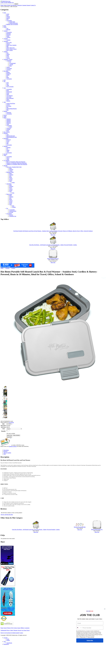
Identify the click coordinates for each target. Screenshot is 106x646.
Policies (9, 628)
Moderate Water (10, 172)
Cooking (8, 40)
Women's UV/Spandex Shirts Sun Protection (16, 163)
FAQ (4, 454)
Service (19, 630)
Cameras (5, 30)
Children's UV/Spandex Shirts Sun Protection (16, 164)
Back (7, 15)
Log (7, 28)
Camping (5, 38)
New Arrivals (6, 132)
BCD (4, 12)
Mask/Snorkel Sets (10, 135)
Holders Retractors (13, 23)
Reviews (5, 451)
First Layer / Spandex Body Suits (13, 167)
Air (10, 62)
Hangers (8, 100)
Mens (10, 168)
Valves (7, 157)
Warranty (15, 630)
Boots (10, 177)
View (4, 641)
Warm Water (9, 194)
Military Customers (25, 628)
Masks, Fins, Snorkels (11, 45)
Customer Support (26, 5)
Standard (8, 147)
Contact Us (33, 5)
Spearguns (8, 112)
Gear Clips (8, 97)
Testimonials (3, 630)
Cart (13, 2)
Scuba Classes (17, 628)
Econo (7, 141)
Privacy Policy (83, 637)
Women (8, 16)
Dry (7, 76)
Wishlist (9, 2)
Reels (7, 90)
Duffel (7, 75)
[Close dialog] (104, 609)
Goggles (8, 129)
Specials (5, 154)
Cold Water (9, 183)
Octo (7, 142)
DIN (7, 143)
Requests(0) (6, 644)
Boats (4, 25)
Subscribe (90, 640)
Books (4, 27)
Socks (10, 203)
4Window (8, 122)
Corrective (8, 128)
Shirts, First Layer (10, 47)
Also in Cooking (7, 452)
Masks (4, 117)
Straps (10, 126)
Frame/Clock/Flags (10, 103)
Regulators (5, 138)
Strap (7, 82)
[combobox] (79, 628)
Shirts (7, 55)
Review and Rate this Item (7, 514)
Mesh (7, 77)
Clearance (5, 41)
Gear (4, 87)
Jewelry (8, 104)
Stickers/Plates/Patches (11, 108)
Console (11, 64)
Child (7, 85)
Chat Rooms (9, 642)
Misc (7, 46)
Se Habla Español (15, 632)
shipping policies (13, 446)
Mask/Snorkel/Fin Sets (11, 137)
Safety (7, 99)
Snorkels (5, 146)
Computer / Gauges (7, 59)
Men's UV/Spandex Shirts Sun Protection (15, 161)
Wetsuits (5, 165)
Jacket (7, 14)
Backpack (8, 73)
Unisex (10, 170)
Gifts (4, 102)
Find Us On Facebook (6, 632)
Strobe (7, 36)
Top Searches (13, 5)
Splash (7, 150)
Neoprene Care (12, 216)
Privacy (8, 630)
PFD (7, 19)
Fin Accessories (9, 86)
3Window (8, 121)
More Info (53, 234)
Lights (4, 116)
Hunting (5, 111)
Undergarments (12, 211)
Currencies (19, 5)
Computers (8, 60)
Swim (7, 56)
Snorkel (8, 18)
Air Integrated (12, 63)
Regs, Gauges (9, 50)
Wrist (10, 65)
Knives (5, 115)
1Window (8, 119)
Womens (11, 169)
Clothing (5, 51)
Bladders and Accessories (12, 24)
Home (2, 5)
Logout (8, 640)
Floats (7, 93)
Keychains (8, 106)
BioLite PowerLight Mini (80, 527)
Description (6, 450)
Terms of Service (91, 637)
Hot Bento (11, 422)
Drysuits (11, 212)
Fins (4, 81)
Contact (21, 632)
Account (5, 2)
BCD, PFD (9, 42)
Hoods (10, 180)
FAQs (12, 628)
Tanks (4, 155)
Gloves (10, 178)
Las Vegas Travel (25, 630)
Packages (8, 34)
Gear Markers (9, 95)
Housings (8, 33)
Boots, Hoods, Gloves (11, 49)
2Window (8, 120)
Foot (7, 84)
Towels (8, 58)
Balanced (8, 139)
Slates (7, 94)
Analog (8, 67)
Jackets (8, 54)
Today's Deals (7, 5)
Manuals (8, 29)
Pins (7, 107)
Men (13, 192)
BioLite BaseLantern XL (53, 258)
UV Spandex (6, 160)
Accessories (9, 20)
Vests (10, 181)
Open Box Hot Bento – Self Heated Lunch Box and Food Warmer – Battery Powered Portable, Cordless (53, 244)
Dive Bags (5, 71)
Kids (10, 176)
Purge (7, 130)
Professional (9, 91)
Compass (8, 69)
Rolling (8, 72)
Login (2, 2)
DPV (4, 80)
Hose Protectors (10, 98)
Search (5, 628)
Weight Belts (12, 21)
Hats (7, 52)
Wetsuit (8, 43)
